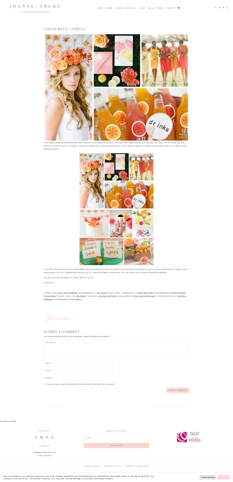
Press (160, 8)
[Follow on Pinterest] (223, 7)
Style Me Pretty (145, 293)
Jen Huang (102, 293)
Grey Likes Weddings (67, 293)
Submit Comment (178, 390)
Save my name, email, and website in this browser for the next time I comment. (81, 384)
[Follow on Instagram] (219, 7)
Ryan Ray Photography (145, 296)
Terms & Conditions (137, 466)
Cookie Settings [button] (208, 477)
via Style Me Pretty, (107, 296)
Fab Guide (81, 296)
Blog (151, 8)
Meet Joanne (105, 8)
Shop (142, 8)
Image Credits (92, 466)
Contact (171, 8)
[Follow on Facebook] (215, 7)
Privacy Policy (113, 466)
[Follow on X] (227, 7)
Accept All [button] (223, 477)
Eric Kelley (76, 299)
